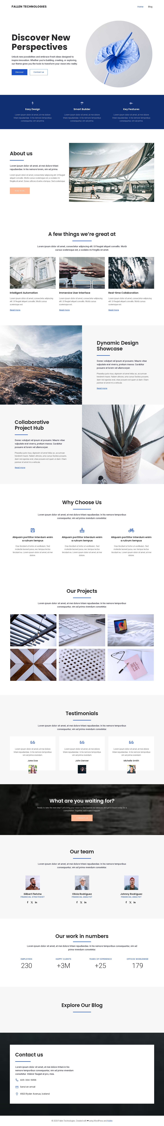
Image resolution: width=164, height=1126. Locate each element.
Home (140, 6)
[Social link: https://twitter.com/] (33, 902)
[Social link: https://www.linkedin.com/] (37, 902)
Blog (150, 6)
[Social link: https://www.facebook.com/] (28, 902)
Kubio (109, 1120)
